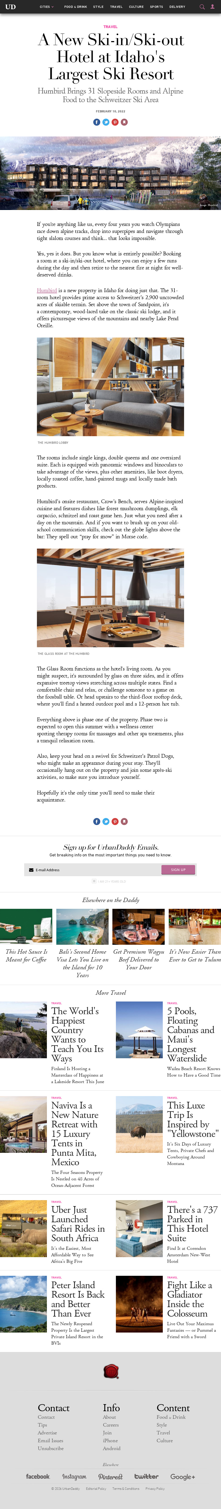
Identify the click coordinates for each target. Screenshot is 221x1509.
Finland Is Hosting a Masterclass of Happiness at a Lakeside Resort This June (77, 1075)
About (109, 1417)
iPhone (110, 1440)
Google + (183, 1478)
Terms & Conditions (125, 1488)
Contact (46, 1417)
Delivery (177, 7)
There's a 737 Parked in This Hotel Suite (192, 1224)
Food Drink (75, 7)
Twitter (146, 1478)
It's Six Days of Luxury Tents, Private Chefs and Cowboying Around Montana (190, 1154)
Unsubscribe (51, 1448)
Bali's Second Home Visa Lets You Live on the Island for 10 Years (82, 963)
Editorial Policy (96, 1488)
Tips (42, 1425)
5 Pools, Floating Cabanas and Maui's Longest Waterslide (190, 1035)
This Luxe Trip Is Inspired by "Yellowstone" (193, 1120)
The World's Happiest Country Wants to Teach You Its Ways (77, 1035)
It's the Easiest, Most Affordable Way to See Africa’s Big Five (72, 1255)
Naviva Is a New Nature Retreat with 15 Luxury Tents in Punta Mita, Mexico (74, 1134)
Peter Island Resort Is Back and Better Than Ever (77, 1299)
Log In (212, 6)
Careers (111, 1425)
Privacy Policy (155, 1488)
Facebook (38, 1478)
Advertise (47, 1433)
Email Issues (50, 1440)
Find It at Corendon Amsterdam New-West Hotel (188, 1255)
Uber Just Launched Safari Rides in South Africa (78, 1224)
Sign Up (178, 869)
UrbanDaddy (10, 7)
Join (107, 1433)
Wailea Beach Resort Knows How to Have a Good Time (193, 1072)
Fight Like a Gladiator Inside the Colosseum (189, 1299)
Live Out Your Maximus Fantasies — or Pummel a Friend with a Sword (191, 1330)
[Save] (124, 122)
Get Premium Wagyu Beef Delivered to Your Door (138, 959)
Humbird (47, 290)
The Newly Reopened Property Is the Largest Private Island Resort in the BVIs (77, 1334)
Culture (136, 7)
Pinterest (110, 1478)
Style (98, 7)
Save (115, 122)
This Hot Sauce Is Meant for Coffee (26, 955)
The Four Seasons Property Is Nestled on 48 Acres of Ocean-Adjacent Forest (77, 1179)
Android (111, 1448)
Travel (116, 7)
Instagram (74, 1478)
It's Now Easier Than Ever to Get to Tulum (195, 955)
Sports (156, 7)
